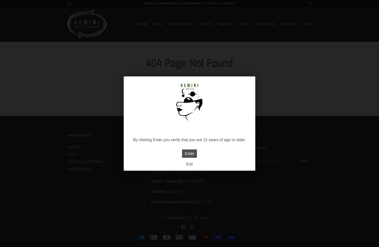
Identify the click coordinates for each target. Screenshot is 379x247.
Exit (189, 164)
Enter (189, 153)
